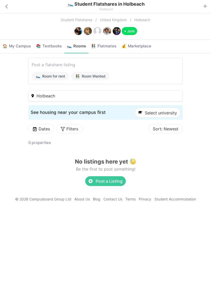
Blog (96, 199)
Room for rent (50, 76)
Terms (130, 199)
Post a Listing (108, 181)
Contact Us (112, 199)
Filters (72, 128)
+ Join (129, 31)
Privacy (145, 199)
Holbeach (142, 20)
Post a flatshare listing (53, 64)
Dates (44, 128)
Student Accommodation (175, 199)
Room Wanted (90, 76)
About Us (82, 199)
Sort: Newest (165, 128)
